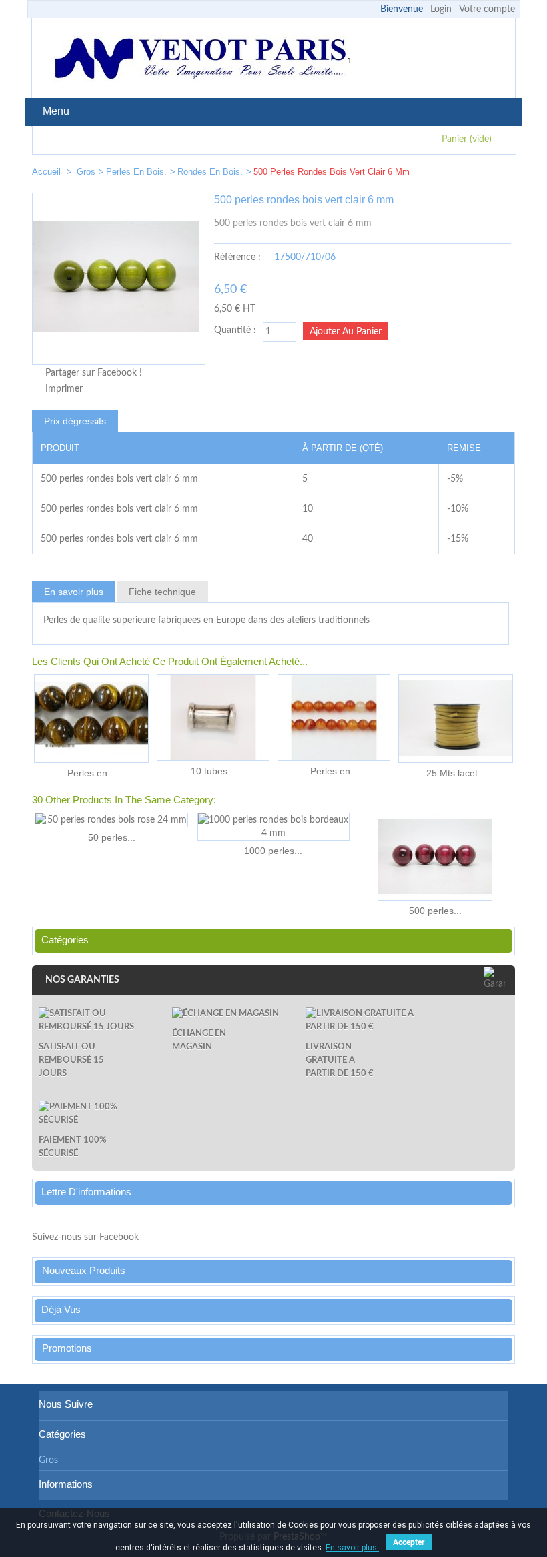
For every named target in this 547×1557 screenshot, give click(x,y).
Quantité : (235, 330)
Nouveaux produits (83, 1270)
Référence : (237, 257)
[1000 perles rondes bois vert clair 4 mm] (459, 174)
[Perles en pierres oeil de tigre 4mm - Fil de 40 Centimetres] (91, 718)
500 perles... (435, 910)
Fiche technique (162, 591)
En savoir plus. (352, 1547)
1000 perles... (273, 850)
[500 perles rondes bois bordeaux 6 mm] (435, 857)
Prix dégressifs (75, 421)
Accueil (47, 172)
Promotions (67, 1348)
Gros (86, 172)
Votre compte (487, 9)
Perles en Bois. (136, 172)
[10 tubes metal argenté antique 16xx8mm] (213, 717)
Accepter (408, 1542)
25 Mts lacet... (456, 773)
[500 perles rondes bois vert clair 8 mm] (499, 174)
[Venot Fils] (200, 60)
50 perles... (111, 837)
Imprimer (64, 389)
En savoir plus (73, 591)
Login (441, 9)
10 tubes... (213, 771)
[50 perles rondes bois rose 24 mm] (111, 820)
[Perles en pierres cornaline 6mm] (334, 717)
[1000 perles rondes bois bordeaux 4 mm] (273, 827)
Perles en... (91, 773)
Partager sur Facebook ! (93, 373)
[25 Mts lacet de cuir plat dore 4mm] (455, 718)
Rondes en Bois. (210, 172)
